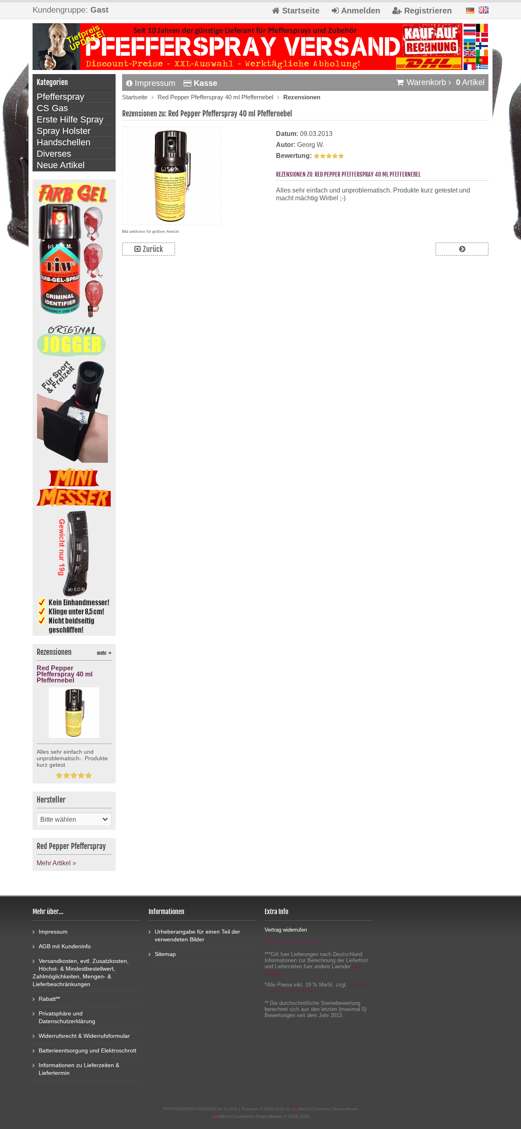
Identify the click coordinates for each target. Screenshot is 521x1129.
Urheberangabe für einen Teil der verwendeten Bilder (197, 935)
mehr (104, 653)
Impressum (155, 83)
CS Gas (52, 108)
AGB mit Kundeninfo (65, 946)
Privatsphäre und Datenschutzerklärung (67, 1017)
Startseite (134, 97)
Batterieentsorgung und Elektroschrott (87, 1050)
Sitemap (165, 954)
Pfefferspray (60, 97)
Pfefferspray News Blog (292, 942)
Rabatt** (49, 999)
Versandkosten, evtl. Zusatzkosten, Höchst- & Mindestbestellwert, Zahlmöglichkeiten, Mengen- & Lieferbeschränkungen (81, 972)
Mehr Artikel (54, 863)
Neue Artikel (61, 165)
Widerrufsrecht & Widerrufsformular (84, 1036)
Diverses (54, 154)
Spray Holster (63, 131)
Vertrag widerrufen (286, 930)
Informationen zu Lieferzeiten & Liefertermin (79, 1069)
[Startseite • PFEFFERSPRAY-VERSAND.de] (260, 46)
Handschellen (63, 142)
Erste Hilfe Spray (70, 119)
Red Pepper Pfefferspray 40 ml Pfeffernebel (215, 97)
